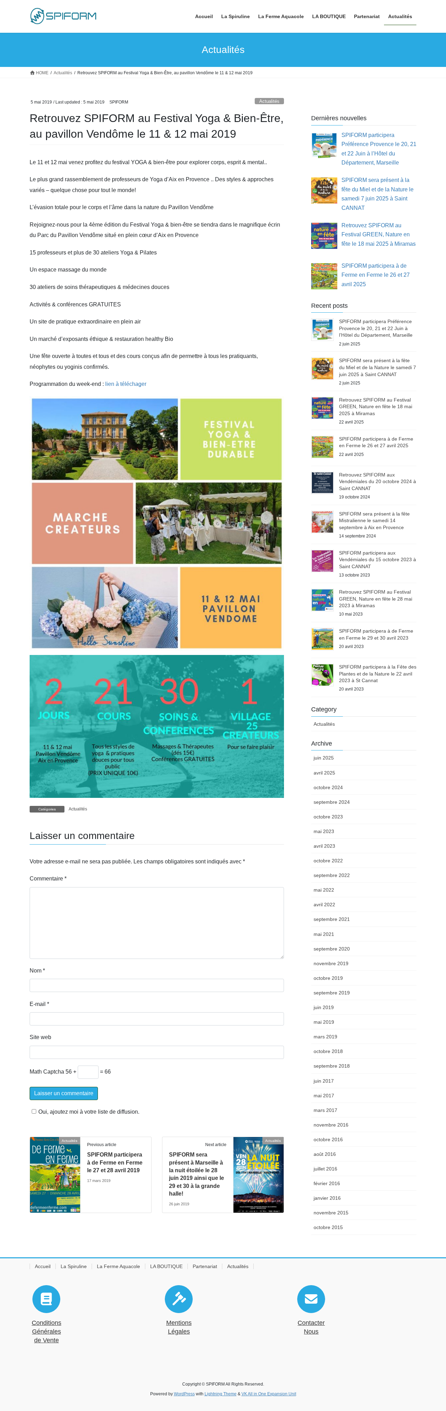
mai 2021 (324, 934)
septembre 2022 (332, 875)
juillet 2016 (325, 1169)
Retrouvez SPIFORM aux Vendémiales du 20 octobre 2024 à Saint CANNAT (377, 481)
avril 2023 (324, 846)
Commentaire (48, 879)
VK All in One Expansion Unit (268, 1393)
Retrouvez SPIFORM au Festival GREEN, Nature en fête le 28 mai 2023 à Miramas (375, 598)
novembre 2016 (331, 1125)
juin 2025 (324, 758)
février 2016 (327, 1183)
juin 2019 (324, 1007)
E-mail (39, 1004)
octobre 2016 (328, 1139)
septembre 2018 (332, 1066)
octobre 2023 (328, 816)
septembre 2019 (332, 993)
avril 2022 (324, 904)
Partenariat (205, 1266)
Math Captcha (47, 1072)
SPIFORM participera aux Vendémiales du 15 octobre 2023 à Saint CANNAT (377, 559)
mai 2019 (324, 1022)
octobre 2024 (328, 787)
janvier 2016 (327, 1198)
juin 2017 (324, 1081)
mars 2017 (325, 1110)
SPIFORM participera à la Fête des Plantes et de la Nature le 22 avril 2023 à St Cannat (377, 673)
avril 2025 (324, 773)
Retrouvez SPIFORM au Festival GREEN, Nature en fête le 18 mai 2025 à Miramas (375, 406)
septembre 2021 (332, 919)
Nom (37, 971)
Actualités (269, 101)
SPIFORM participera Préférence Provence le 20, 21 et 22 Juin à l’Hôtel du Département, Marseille (376, 328)
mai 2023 (324, 831)
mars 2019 (325, 1036)
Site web (40, 1037)
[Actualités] (55, 1172)
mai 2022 (324, 890)
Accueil (43, 1266)
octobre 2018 (328, 1051)
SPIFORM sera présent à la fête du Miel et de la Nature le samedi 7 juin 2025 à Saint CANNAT (377, 367)
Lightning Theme (221, 1393)
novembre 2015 (331, 1212)
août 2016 (325, 1154)
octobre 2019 (328, 978)
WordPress (184, 1393)
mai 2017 (324, 1095)
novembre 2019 (331, 963)
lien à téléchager (125, 384)
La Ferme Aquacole (118, 1266)
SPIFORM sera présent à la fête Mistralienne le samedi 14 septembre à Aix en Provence (374, 520)
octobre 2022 (328, 860)
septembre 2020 (332, 949)
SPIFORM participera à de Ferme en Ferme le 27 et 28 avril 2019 (115, 1162)
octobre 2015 (328, 1227)
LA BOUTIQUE (166, 1266)
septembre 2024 (332, 802)
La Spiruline (74, 1266)
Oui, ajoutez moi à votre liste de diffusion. (88, 1112)
